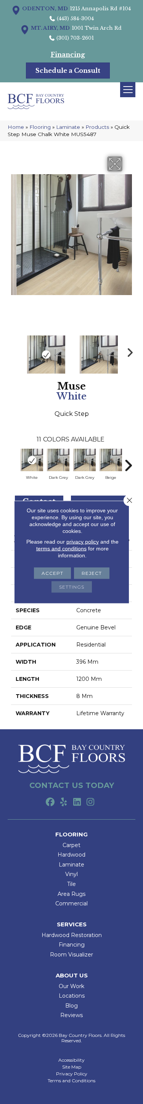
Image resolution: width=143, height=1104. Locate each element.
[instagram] (90, 802)
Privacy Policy (71, 1074)
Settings (71, 587)
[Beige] (111, 460)
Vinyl (71, 874)
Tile (71, 884)
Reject (92, 573)
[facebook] (50, 802)
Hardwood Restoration (72, 935)
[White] (32, 460)
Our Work (71, 986)
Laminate (68, 127)
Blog (71, 1005)
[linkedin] (77, 802)
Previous (15, 351)
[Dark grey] (58, 460)
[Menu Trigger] (127, 89)
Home (16, 127)
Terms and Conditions (71, 1080)
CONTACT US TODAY (71, 785)
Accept (52, 573)
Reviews (71, 1015)
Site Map (71, 1067)
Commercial (71, 903)
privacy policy (82, 542)
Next (128, 351)
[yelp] (63, 802)
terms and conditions (61, 549)
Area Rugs (71, 894)
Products (97, 127)
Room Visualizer (71, 954)
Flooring (40, 127)
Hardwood (71, 854)
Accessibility (71, 1060)
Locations (72, 995)
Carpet (71, 845)
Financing (72, 944)
